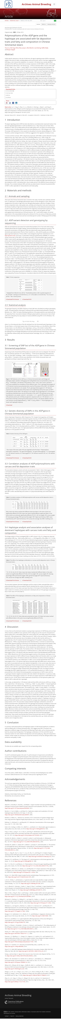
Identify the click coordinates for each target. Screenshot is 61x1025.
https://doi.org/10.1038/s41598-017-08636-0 (35, 975)
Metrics (44, 24)
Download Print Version (13, 299)
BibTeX (8, 95)
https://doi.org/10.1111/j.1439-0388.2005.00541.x (20, 929)
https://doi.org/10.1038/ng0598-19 (24, 861)
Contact (7, 1016)
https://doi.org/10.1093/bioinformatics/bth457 (17, 814)
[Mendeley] (7, 103)
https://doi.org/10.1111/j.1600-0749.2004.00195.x (26, 841)
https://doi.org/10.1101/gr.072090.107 (15, 922)
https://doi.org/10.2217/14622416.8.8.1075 (19, 877)
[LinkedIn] (16, 103)
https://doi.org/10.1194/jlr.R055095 (14, 946)
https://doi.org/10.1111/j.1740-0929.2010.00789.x (18, 896)
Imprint (12, 1016)
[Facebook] (13, 103)
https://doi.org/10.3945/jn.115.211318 (15, 981)
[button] (41, 20)
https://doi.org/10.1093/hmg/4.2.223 (14, 968)
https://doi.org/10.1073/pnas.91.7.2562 (40, 903)
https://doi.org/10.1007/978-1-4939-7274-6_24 (31, 951)
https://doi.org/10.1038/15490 (40, 916)
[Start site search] (55, 21)
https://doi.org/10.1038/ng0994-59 (35, 828)
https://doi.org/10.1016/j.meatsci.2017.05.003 (27, 835)
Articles (7, 20)
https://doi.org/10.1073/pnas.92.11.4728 (24, 872)
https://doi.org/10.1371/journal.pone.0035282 (17, 808)
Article (38, 24)
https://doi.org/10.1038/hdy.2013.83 (30, 883)
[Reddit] (10, 103)
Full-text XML (9, 93)
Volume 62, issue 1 (14, 20)
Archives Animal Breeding (36, 4)
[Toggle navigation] (54, 4)
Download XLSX (27, 299)
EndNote (8, 97)
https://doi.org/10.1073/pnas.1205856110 (16, 962)
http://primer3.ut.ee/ (10, 235)
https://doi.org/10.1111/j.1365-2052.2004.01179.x (35, 866)
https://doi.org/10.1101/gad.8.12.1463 (15, 911)
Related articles (51, 24)
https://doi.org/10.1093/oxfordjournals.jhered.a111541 (19, 941)
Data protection (20, 1016)
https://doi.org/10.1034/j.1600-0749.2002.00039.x (20, 956)
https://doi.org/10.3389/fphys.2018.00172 (31, 890)
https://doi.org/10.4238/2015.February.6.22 (39, 856)
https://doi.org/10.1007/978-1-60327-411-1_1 (17, 933)
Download (9, 405)
